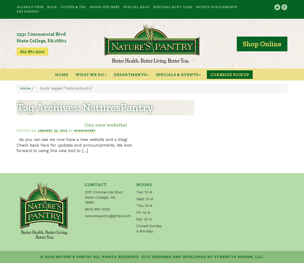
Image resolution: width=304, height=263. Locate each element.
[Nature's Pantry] (152, 44)
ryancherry (85, 130)
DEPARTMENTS (130, 74)
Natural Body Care (172, 7)
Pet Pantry (28, 11)
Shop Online (262, 44)
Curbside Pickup (229, 74)
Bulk (52, 7)
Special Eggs (136, 7)
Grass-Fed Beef (105, 7)
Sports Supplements (217, 7)
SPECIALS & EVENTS (177, 74)
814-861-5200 (32, 51)
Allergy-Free (30, 7)
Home (61, 74)
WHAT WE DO (90, 74)
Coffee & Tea (73, 7)
